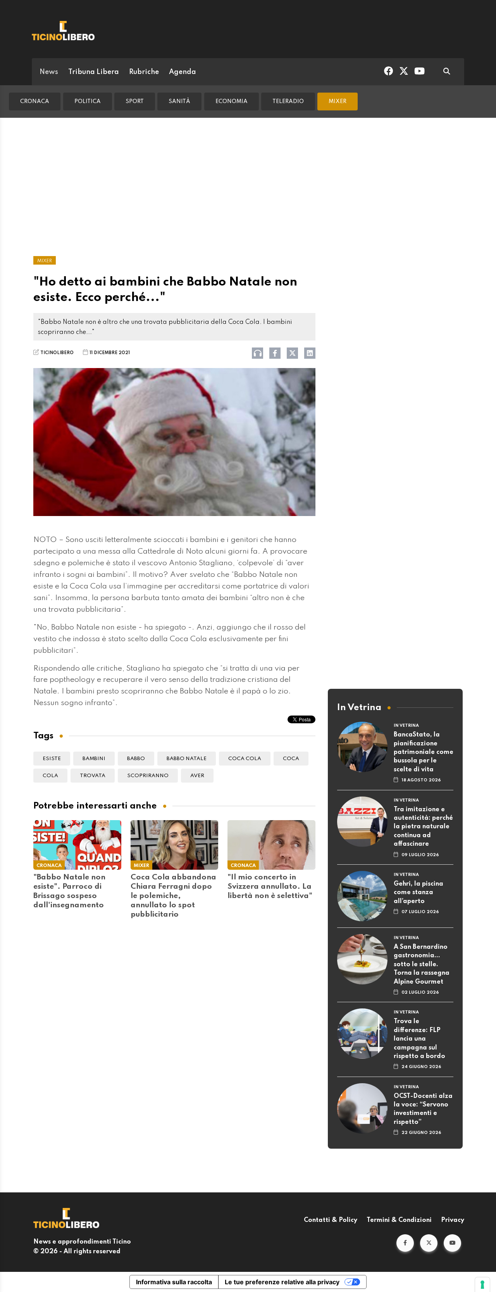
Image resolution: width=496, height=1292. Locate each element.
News (49, 72)
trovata (92, 775)
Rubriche (144, 72)
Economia (231, 101)
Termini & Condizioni (399, 1220)
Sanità (179, 101)
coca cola (244, 758)
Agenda (182, 72)
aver (197, 775)
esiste (52, 758)
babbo (136, 758)
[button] (405, 1243)
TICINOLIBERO (57, 353)
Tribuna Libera (93, 72)
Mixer (337, 101)
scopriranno (148, 775)
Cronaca (34, 101)
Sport (135, 101)
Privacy (452, 1220)
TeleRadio (288, 101)
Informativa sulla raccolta (174, 1282)
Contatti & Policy (330, 1220)
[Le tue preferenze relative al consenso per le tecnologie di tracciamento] (482, 1284)
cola (50, 775)
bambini (94, 758)
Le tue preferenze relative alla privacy (282, 1282)
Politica (87, 101)
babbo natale (187, 758)
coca (291, 758)
